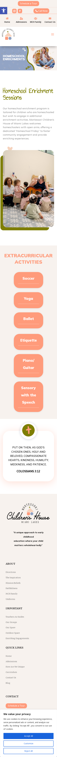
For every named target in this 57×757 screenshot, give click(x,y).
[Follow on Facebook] (20, 11)
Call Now (42, 10)
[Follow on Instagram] (14, 11)
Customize (28, 743)
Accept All (28, 736)
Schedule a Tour (28, 3)
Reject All (28, 751)
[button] (3, 10)
